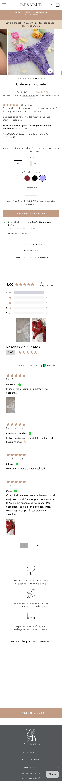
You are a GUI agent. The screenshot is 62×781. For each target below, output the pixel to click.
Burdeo (27, 178)
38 (35, 163)
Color (31, 172)
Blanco (19, 178)
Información (30, 759)
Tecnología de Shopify (31, 778)
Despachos (31, 251)
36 (26, 163)
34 (18, 163)
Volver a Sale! (33, 712)
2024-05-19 (15, 427)
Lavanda (42, 178)
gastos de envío (28, 95)
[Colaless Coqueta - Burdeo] (11, 689)
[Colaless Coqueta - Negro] (15, 689)
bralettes (7, 119)
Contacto (30, 767)
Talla (31, 158)
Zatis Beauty (30, 752)
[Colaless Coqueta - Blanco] (8, 689)
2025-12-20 (15, 378)
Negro (35, 178)
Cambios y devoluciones (31, 257)
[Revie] (49, 365)
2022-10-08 (15, 485)
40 (44, 163)
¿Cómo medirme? (31, 244)
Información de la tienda (17, 233)
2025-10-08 (15, 458)
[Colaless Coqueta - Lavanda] (19, 689)
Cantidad (31, 187)
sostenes (45, 116)
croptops (17, 119)
